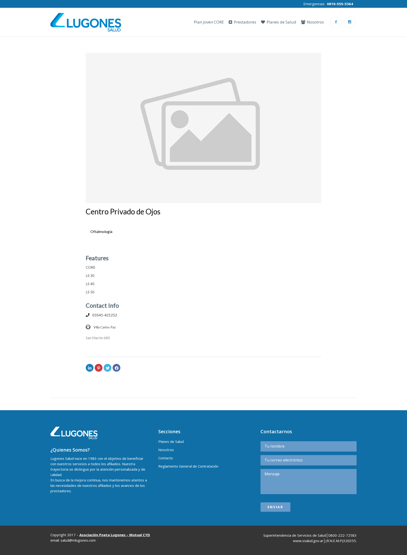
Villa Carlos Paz (104, 327)
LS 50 (135, 245)
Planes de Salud (171, 441)
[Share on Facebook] (116, 368)
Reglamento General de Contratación (188, 466)
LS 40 (123, 245)
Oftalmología (101, 231)
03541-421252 (104, 315)
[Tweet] (107, 368)
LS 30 (112, 245)
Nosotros (166, 449)
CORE (100, 245)
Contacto (165, 458)
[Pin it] (98, 368)
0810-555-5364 (340, 3)
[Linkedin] (90, 368)
